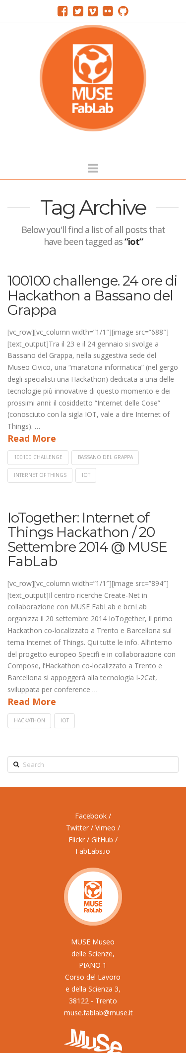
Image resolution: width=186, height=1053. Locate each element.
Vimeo (105, 827)
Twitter (77, 827)
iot (86, 474)
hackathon (29, 720)
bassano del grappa (105, 457)
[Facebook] (63, 11)
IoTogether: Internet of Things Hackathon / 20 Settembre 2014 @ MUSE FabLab (87, 539)
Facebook (91, 815)
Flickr (76, 839)
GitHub (102, 839)
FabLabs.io (92, 851)
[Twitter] (78, 11)
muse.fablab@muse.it (98, 1012)
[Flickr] (108, 11)
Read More (31, 438)
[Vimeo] (93, 11)
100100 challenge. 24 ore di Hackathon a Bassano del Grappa (92, 295)
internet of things (40, 474)
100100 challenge (38, 457)
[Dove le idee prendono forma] (93, 78)
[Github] (123, 11)
